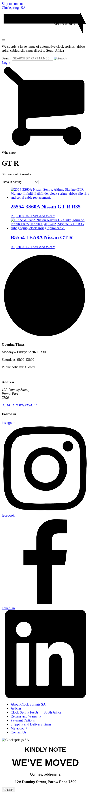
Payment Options (23, 720)
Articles (16, 708)
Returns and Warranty (26, 716)
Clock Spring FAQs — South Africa (36, 712)
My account (19, 728)
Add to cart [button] (47, 216)
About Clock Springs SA (28, 704)
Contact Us (18, 732)
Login (6, 63)
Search (6, 58)
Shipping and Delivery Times (31, 724)
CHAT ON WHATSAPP (20, 405)
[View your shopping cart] (45, 148)
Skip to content (12, 4)
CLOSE (8, 790)
